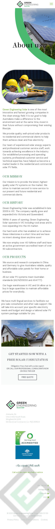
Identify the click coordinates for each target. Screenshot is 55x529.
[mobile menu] (51, 4)
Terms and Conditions (30, 520)
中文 (45, 497)
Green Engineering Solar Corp (25, 513)
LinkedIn (43, 493)
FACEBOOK (42, 485)
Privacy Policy (13, 520)
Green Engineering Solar (15, 109)
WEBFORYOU (36, 516)
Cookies (44, 520)
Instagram (42, 489)
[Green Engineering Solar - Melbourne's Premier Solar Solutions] (27, 4)
